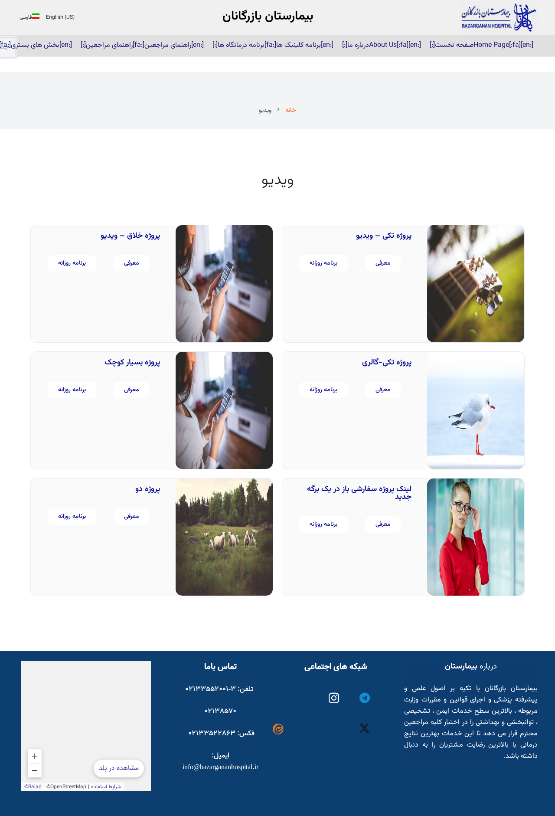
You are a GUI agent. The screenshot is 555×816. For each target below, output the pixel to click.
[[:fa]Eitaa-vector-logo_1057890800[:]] (278, 729)
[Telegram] (365, 698)
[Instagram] (334, 698)
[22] (498, 17)
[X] (365, 729)
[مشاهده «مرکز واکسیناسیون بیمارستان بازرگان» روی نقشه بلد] (86, 726)
